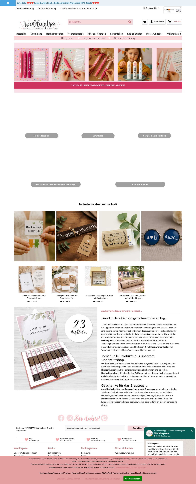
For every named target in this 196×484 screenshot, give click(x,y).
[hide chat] (192, 430)
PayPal (84, 456)
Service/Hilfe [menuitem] (151, 8)
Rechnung (85, 453)
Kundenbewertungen (124, 453)
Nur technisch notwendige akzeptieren (102, 478)
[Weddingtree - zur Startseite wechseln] (40, 24)
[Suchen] (130, 22)
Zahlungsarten (54, 453)
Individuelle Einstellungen (68, 478)
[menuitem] (171, 10)
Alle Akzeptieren (132, 478)
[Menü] (180, 8)
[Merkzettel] (145, 22)
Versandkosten (54, 456)
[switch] (178, 10)
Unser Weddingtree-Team (25, 453)
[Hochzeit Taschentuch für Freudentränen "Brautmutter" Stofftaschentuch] (31, 277)
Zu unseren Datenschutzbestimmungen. (130, 467)
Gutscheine (19, 456)
